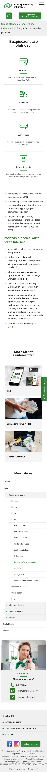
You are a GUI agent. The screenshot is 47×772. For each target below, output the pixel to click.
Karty (19, 28)
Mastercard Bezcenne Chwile (26, 580)
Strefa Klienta (8, 624)
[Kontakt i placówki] (12, 697)
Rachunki (15, 501)
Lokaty (14, 507)
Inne (13, 599)
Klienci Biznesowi (16, 611)
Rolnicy (12, 618)
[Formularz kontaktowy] (12, 690)
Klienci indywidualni (17, 495)
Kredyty (14, 513)
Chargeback (19, 574)
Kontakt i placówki (26, 697)
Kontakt (6, 631)
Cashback (18, 568)
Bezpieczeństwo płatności (25, 562)
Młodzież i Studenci (17, 605)
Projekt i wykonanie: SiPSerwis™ (23, 769)
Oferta (22, 23)
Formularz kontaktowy (27, 691)
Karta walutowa (20, 538)
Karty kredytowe (21, 532)
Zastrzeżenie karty (21, 550)
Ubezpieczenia (17, 593)
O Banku (6, 482)
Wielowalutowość (21, 544)
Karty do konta (20, 525)
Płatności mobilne (19, 587)
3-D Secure (18, 556)
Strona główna (9, 23)
